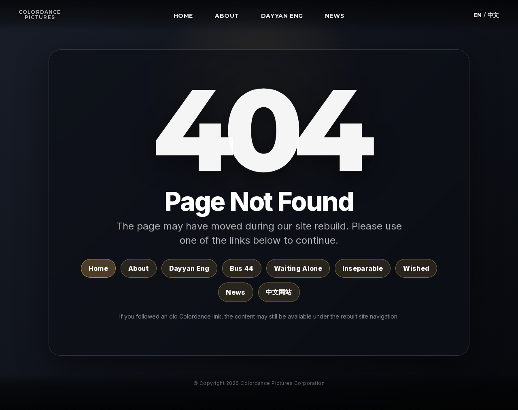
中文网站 (279, 292)
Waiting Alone (298, 268)
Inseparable (362, 268)
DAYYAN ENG (282, 15)
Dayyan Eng (189, 268)
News (235, 292)
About (138, 268)
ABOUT (227, 15)
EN (477, 15)
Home (98, 268)
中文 (493, 15)
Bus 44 (242, 268)
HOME (183, 15)
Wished (416, 268)
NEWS (335, 15)
